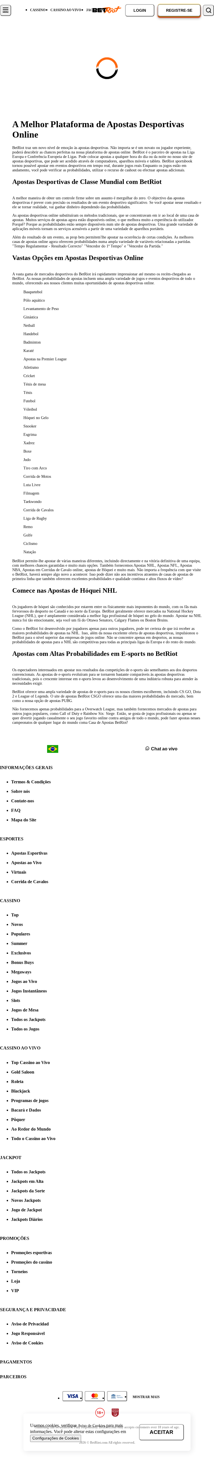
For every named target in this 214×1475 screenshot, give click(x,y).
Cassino (37, 10)
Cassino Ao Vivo (65, 10)
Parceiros (13, 1376)
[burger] (5, 10)
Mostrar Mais (146, 1397)
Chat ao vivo (164, 748)
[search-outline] (208, 10)
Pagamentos (16, 1362)
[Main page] (107, 10)
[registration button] (72, 1396)
